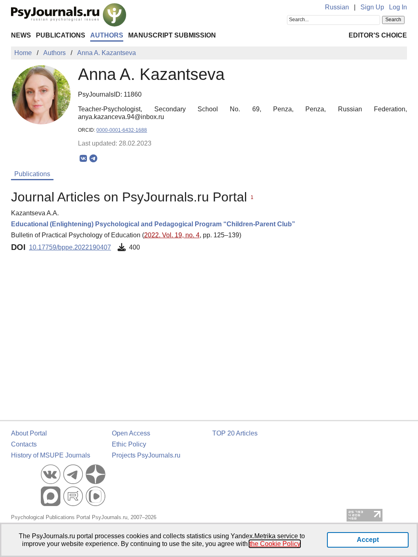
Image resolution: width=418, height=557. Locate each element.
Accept (368, 539)
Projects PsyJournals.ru (146, 455)
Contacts (24, 444)
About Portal (29, 433)
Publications (60, 35)
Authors (106, 35)
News (21, 35)
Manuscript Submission (172, 35)
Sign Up (372, 7)
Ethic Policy (129, 444)
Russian (337, 7)
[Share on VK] (83, 158)
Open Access (131, 433)
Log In (398, 7)
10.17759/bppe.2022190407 (70, 247)
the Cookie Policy (274, 543)
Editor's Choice (378, 35)
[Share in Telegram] (93, 158)
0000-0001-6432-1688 (121, 130)
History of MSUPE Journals (50, 455)
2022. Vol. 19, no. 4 (172, 235)
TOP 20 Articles (235, 433)
